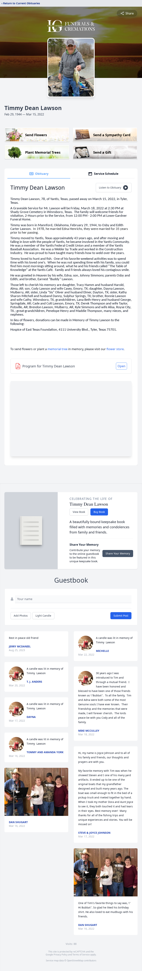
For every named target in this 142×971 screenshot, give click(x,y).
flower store (115, 349)
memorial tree (57, 349)
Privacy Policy (60, 954)
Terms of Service (81, 954)
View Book (79, 512)
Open (121, 366)
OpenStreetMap (75, 960)
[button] (36, 792)
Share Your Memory (118, 553)
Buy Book (99, 512)
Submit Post (121, 615)
